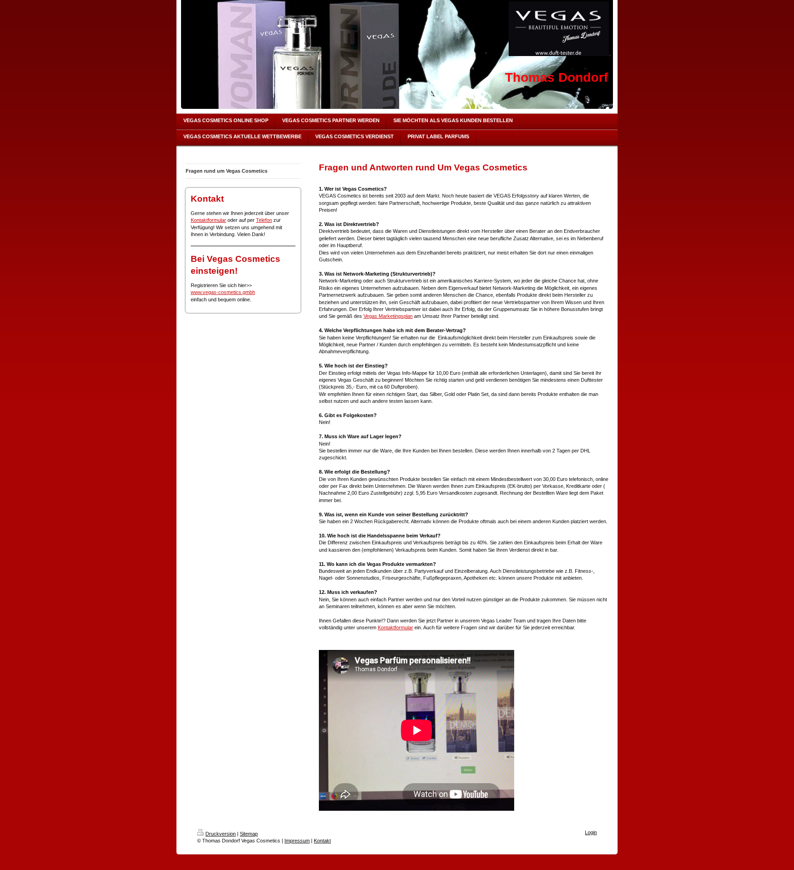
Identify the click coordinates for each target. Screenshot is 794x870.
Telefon (264, 220)
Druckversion (220, 833)
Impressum (297, 840)
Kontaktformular (208, 220)
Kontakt (322, 840)
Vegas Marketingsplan (388, 316)
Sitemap (249, 833)
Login (591, 832)
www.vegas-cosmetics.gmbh (223, 292)
